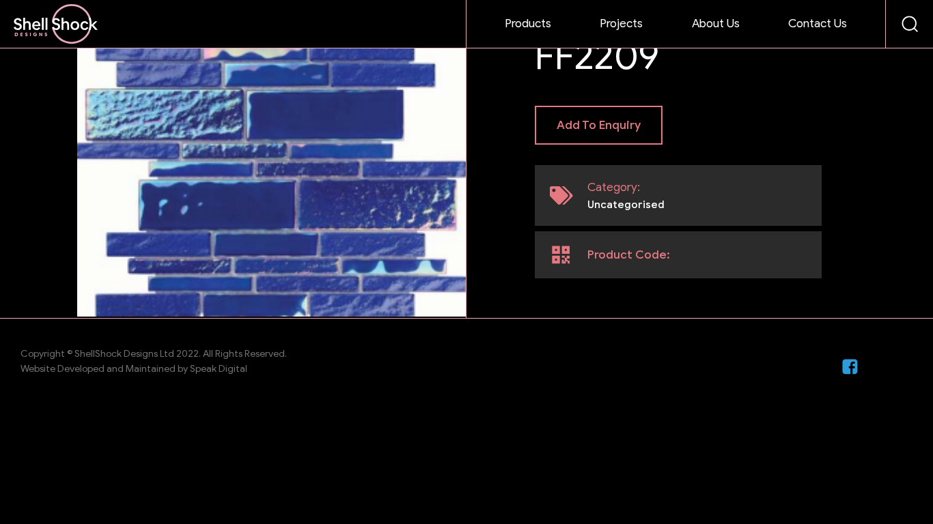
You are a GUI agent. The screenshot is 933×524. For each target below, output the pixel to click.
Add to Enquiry (599, 125)
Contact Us (817, 23)
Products (528, 23)
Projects (621, 23)
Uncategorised (626, 205)
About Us (716, 23)
